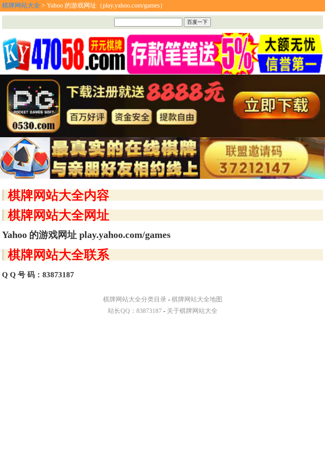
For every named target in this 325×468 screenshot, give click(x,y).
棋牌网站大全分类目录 (134, 299)
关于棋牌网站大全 (192, 310)
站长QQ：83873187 (135, 310)
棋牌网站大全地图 (197, 299)
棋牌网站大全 (21, 5)
